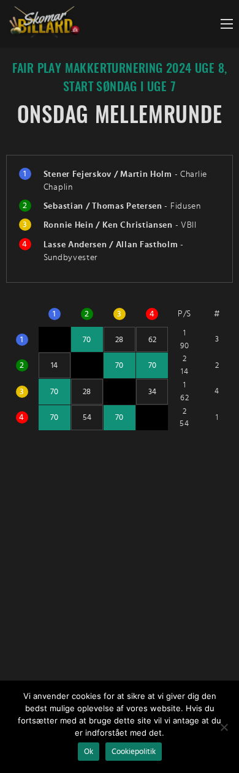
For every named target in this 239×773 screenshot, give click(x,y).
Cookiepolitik (134, 751)
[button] (227, 24)
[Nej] (224, 727)
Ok (88, 751)
